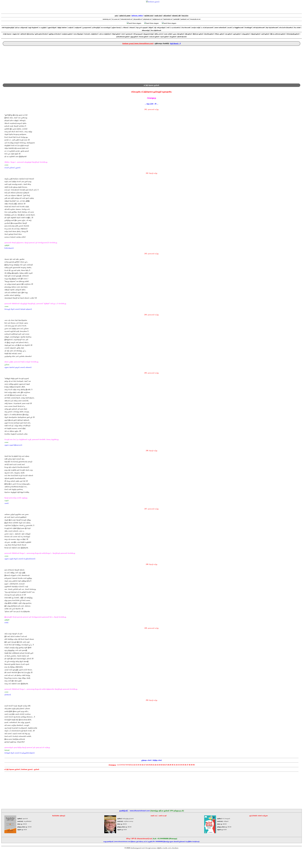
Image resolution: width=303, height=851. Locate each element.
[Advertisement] (151, 63)
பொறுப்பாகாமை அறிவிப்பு (154, 848)
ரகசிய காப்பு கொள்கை (171, 848)
